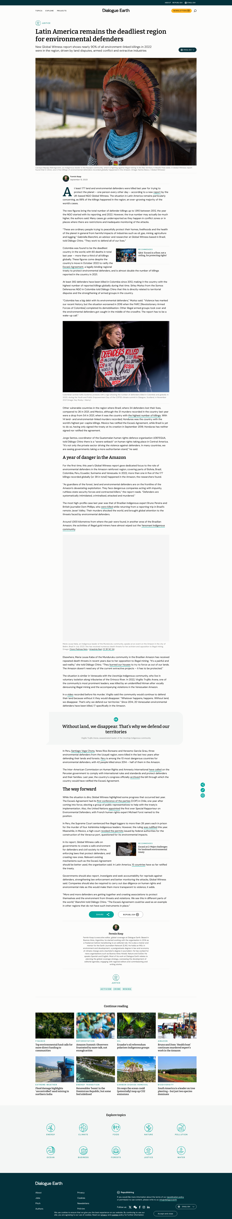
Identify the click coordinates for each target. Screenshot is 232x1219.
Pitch (37, 1203)
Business (83, 1157)
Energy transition (88, 1084)
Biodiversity (166, 1084)
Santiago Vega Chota (83, 750)
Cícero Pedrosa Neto (79, 649)
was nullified (150, 827)
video (70, 694)
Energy (50, 1134)
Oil (119, 1041)
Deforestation (85, 1041)
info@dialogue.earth (168, 1199)
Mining (127, 989)
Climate (83, 1134)
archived (135, 777)
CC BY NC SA (108, 649)
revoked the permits (112, 831)
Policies (81, 1208)
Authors (39, 1208)
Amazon (163, 1041)
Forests (116, 1157)
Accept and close (165, 1213)
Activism (106, 989)
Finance (40, 1041)
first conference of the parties (113, 801)
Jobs (37, 1198)
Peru (103, 758)
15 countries (138, 864)
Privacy (81, 1192)
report (157, 192)
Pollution (181, 1134)
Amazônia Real (95, 649)
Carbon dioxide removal (132, 1084)
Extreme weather (46, 1084)
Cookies (81, 1198)
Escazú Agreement (73, 267)
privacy (104, 1215)
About (168, 3)
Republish (178, 3)
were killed (107, 506)
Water (181, 1157)
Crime (117, 989)
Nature (148, 1134)
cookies (115, 1215)
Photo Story (127, 1037)
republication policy (175, 1197)
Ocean (51, 1157)
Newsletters (180, 11)
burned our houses (120, 664)
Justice (148, 1157)
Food (116, 1134)
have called (155, 769)
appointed (114, 808)
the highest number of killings (144, 415)
